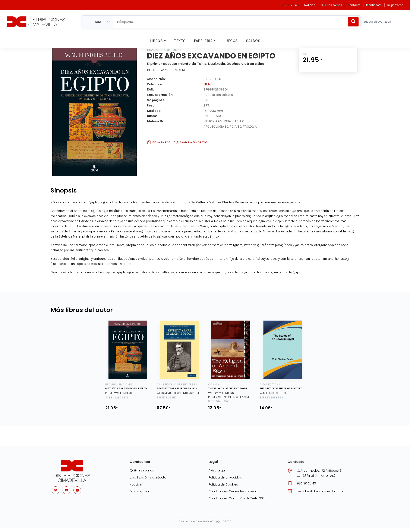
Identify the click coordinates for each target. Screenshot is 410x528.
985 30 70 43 (289, 5)
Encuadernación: (160, 95)
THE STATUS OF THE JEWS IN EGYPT (281, 388)
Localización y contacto (148, 477)
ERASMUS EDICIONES (164, 50)
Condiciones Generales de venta (233, 491)
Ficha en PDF (161, 142)
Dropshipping (140, 491)
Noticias (309, 5)
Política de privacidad (225, 477)
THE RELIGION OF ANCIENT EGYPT (227, 388)
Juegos (231, 41)
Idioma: (152, 116)
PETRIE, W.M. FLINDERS (166, 69)
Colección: (155, 84)
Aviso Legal (217, 470)
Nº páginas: (156, 100)
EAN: (150, 89)
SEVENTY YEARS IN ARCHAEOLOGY (177, 388)
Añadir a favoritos (194, 142)
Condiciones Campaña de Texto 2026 (237, 498)
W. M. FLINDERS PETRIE (273, 393)
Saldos (253, 41)
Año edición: (156, 79)
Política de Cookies (223, 484)
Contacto (354, 5)
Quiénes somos (331, 5)
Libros (156, 41)
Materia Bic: (156, 121)
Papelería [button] (203, 41)
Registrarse (395, 5)
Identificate (373, 5)
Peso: (151, 105)
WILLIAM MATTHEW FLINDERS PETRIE (178, 393)
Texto (180, 41)
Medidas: (154, 111)
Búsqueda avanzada (377, 21)
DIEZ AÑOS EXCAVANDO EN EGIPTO (126, 388)
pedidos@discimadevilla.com (320, 491)
